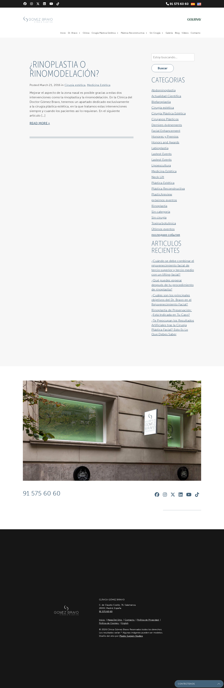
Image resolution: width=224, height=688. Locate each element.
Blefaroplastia (161, 102)
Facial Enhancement (165, 131)
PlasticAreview (161, 194)
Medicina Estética (98, 85)
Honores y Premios (164, 136)
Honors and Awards (165, 142)
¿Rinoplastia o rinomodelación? (64, 69)
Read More (38, 123)
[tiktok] (58, 4)
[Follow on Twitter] (38, 4)
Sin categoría (160, 212)
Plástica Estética (162, 183)
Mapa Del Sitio (115, 620)
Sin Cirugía (155, 33)
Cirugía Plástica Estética (104, 33)
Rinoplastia (159, 206)
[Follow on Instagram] (32, 4)
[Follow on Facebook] (25, 4)
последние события (165, 235)
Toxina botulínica (163, 223)
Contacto (195, 33)
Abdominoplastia (163, 90)
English (124, 623)
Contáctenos (186, 683)
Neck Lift (157, 177)
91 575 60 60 (179, 4)
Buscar (162, 68)
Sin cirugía (159, 217)
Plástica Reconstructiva (132, 33)
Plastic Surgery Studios (131, 636)
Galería (169, 33)
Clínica (86, 33)
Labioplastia (159, 148)
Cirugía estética (74, 85)
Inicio (63, 33)
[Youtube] (51, 4)
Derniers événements (166, 125)
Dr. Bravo (72, 33)
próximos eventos (164, 200)
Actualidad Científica (166, 96)
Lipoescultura (161, 165)
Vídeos (185, 33)
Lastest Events (161, 154)
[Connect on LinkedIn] (44, 4)
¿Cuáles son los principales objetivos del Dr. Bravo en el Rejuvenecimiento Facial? (171, 299)
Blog (177, 33)
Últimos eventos (163, 229)
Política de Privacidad (148, 620)
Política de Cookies (109, 623)
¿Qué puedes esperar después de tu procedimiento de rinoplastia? (172, 284)
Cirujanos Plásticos (165, 119)
